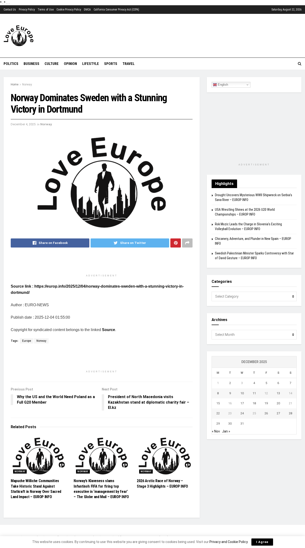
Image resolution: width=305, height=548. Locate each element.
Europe (26, 340)
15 (218, 403)
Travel (128, 64)
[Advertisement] (185, 35)
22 (218, 413)
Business (31, 64)
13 (278, 393)
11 (254, 393)
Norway (27, 84)
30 (230, 423)
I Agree (262, 542)
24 (242, 413)
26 (266, 413)
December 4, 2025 (23, 124)
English (222, 84)
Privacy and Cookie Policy (228, 542)
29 (218, 423)
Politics (11, 64)
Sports (110, 64)
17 (242, 403)
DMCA (87, 9)
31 (242, 423)
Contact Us (10, 9)
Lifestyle (90, 64)
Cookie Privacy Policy (68, 9)
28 (290, 413)
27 (278, 413)
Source (108, 330)
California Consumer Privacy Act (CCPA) (116, 9)
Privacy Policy (27, 9)
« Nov (216, 431)
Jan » (226, 431)
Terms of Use (46, 9)
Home (14, 84)
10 (242, 393)
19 (266, 403)
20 (278, 403)
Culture (52, 64)
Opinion (70, 64)
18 (254, 403)
